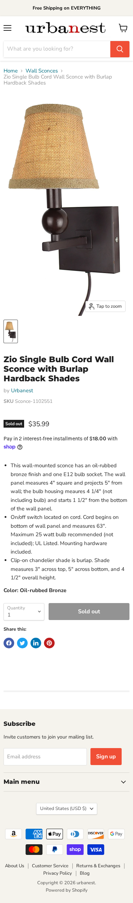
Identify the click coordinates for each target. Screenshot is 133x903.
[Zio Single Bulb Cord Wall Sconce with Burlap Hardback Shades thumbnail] (10, 331)
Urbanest (22, 390)
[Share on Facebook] (9, 643)
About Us (14, 866)
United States (63, 808)
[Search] (119, 49)
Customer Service (50, 866)
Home (11, 71)
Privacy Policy (57, 873)
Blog (85, 873)
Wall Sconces (42, 71)
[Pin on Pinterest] (49, 643)
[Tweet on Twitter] (22, 643)
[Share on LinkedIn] (36, 643)
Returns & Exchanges (98, 866)
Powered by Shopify (67, 890)
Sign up (106, 756)
